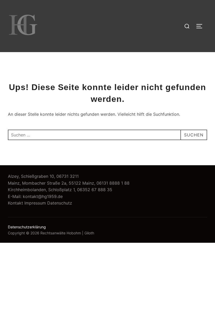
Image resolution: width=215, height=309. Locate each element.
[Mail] (177, 10)
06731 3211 (67, 176)
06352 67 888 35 (94, 189)
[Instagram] (177, 31)
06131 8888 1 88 (113, 183)
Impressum (35, 203)
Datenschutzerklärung (27, 227)
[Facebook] (177, 42)
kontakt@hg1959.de (43, 196)
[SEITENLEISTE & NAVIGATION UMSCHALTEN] (201, 26)
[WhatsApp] (177, 20)
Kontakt (15, 203)
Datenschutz (59, 203)
